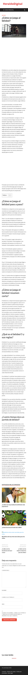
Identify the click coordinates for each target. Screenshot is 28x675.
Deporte (4, 15)
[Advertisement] (14, 54)
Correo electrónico (8, 597)
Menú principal (9, 10)
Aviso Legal (10, 673)
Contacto (4, 671)
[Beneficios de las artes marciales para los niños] (14, 534)
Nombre (4, 590)
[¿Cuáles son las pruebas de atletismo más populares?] (14, 503)
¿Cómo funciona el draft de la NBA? (12, 527)
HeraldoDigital (12, 4)
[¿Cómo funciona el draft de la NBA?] (14, 525)
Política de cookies (11, 671)
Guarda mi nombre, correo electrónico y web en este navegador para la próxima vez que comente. (14, 614)
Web (3, 604)
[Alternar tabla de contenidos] (9, 195)
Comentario (6, 570)
